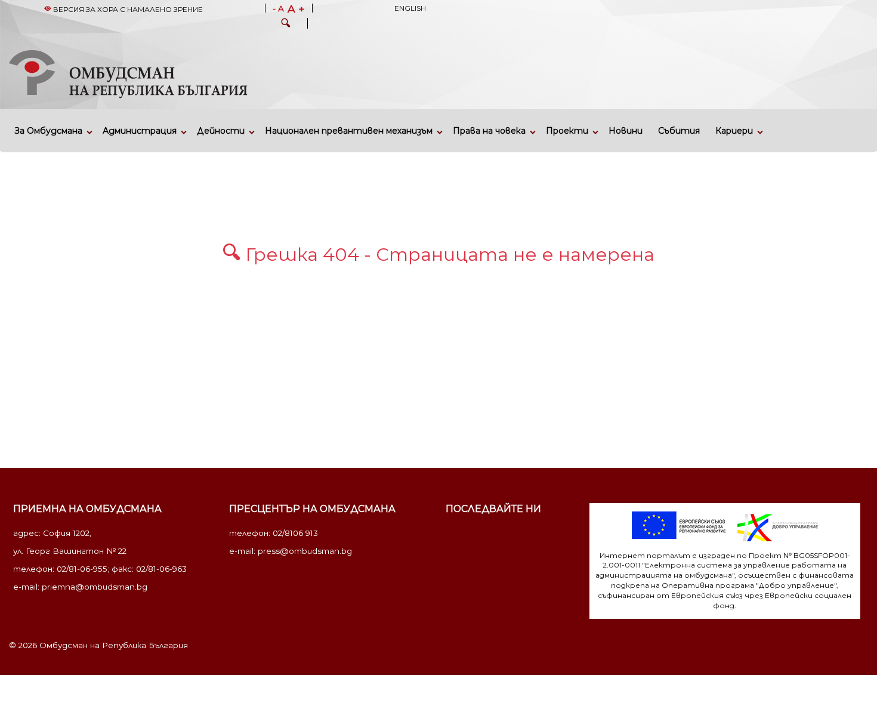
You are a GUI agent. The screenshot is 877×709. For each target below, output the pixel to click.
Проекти (567, 130)
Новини (626, 130)
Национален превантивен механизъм (349, 130)
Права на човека (489, 130)
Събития (679, 130)
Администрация (140, 130)
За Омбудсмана (48, 130)
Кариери (734, 130)
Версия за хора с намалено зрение (127, 9)
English (410, 8)
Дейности (221, 130)
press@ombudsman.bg (305, 551)
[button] (285, 24)
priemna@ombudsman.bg (94, 586)
